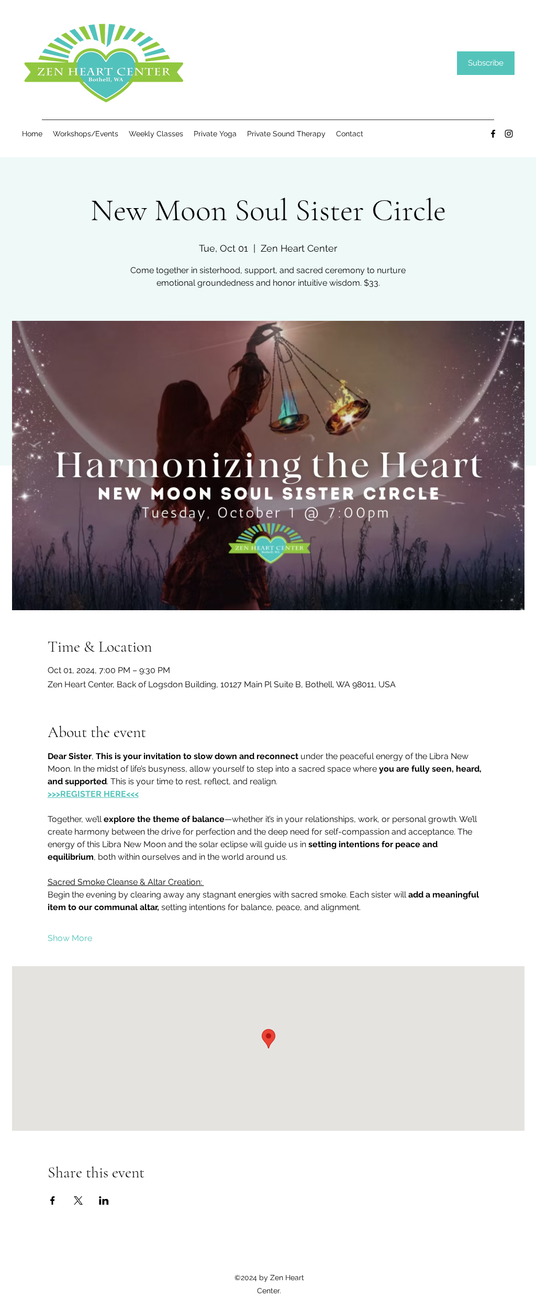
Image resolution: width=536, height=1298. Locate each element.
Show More (70, 938)
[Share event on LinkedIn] (104, 1200)
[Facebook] (493, 133)
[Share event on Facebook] (53, 1200)
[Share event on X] (78, 1200)
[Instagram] (509, 133)
